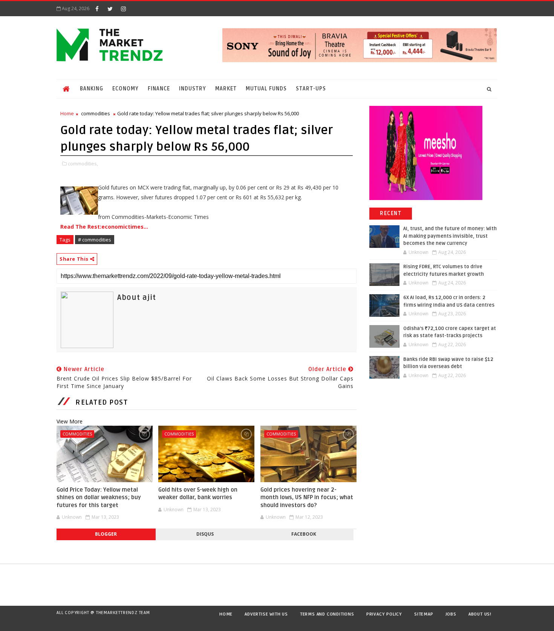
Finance (159, 89)
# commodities (94, 239)
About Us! (479, 614)
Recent (390, 213)
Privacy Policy (384, 614)
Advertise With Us (266, 614)
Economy (125, 89)
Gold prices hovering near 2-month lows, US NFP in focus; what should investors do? (306, 497)
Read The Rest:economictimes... (104, 226)
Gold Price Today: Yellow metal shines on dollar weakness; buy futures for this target (99, 497)
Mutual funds (266, 89)
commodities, (83, 163)
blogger (106, 534)
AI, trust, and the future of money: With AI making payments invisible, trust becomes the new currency (450, 236)
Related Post (101, 402)
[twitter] (110, 8)
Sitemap (423, 614)
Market (226, 89)
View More (70, 421)
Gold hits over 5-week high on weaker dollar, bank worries (197, 493)
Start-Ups (311, 89)
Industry (192, 89)
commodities (95, 113)
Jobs (450, 614)
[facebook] (97, 8)
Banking (91, 89)
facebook (303, 534)
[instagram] (123, 8)
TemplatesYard (64, 622)
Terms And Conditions (327, 614)
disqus (205, 534)
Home (67, 113)
